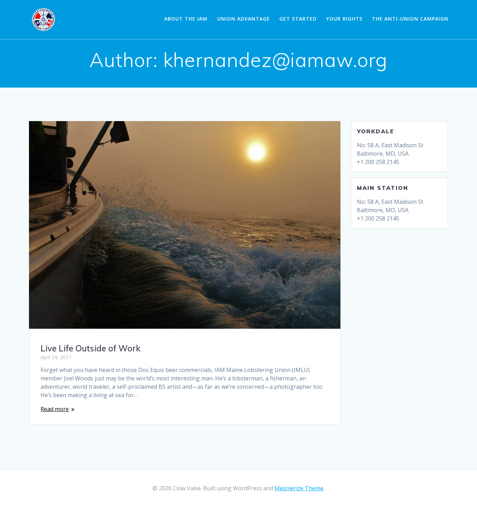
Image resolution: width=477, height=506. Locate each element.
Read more (55, 409)
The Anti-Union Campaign (410, 18)
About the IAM (185, 18)
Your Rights (344, 18)
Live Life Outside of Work (90, 348)
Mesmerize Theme (298, 488)
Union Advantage (243, 18)
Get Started (298, 18)
